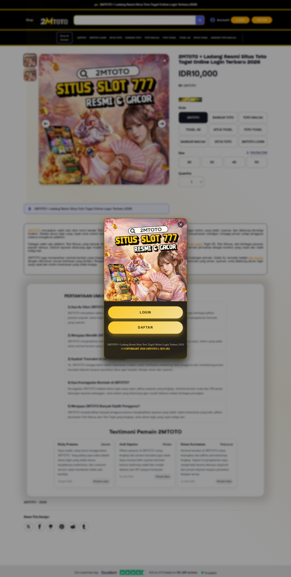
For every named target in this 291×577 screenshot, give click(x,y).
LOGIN (145, 312)
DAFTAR (145, 327)
